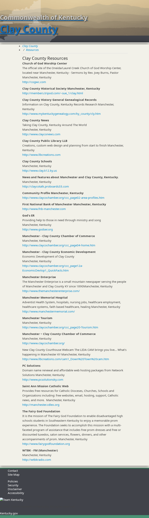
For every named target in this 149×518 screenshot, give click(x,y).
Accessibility (16, 493)
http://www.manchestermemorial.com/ (48, 311)
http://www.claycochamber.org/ (43, 343)
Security (13, 485)
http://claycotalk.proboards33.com (45, 186)
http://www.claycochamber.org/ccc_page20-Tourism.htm (60, 327)
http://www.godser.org (37, 229)
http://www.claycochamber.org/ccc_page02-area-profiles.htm (63, 197)
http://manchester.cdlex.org (40, 405)
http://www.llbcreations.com (41, 155)
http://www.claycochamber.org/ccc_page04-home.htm (58, 245)
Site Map (13, 474)
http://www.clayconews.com (41, 134)
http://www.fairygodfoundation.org (46, 444)
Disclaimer (15, 489)
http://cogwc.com (34, 82)
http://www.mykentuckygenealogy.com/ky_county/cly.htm (61, 114)
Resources (32, 50)
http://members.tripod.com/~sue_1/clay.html (52, 93)
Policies (13, 481)
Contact (13, 471)
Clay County (30, 46)
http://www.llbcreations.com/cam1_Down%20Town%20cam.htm (65, 359)
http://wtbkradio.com (36, 459)
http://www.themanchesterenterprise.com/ (51, 291)
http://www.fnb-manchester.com (44, 209)
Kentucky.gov (9, 513)
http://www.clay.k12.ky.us (39, 170)
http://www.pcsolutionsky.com (42, 379)
